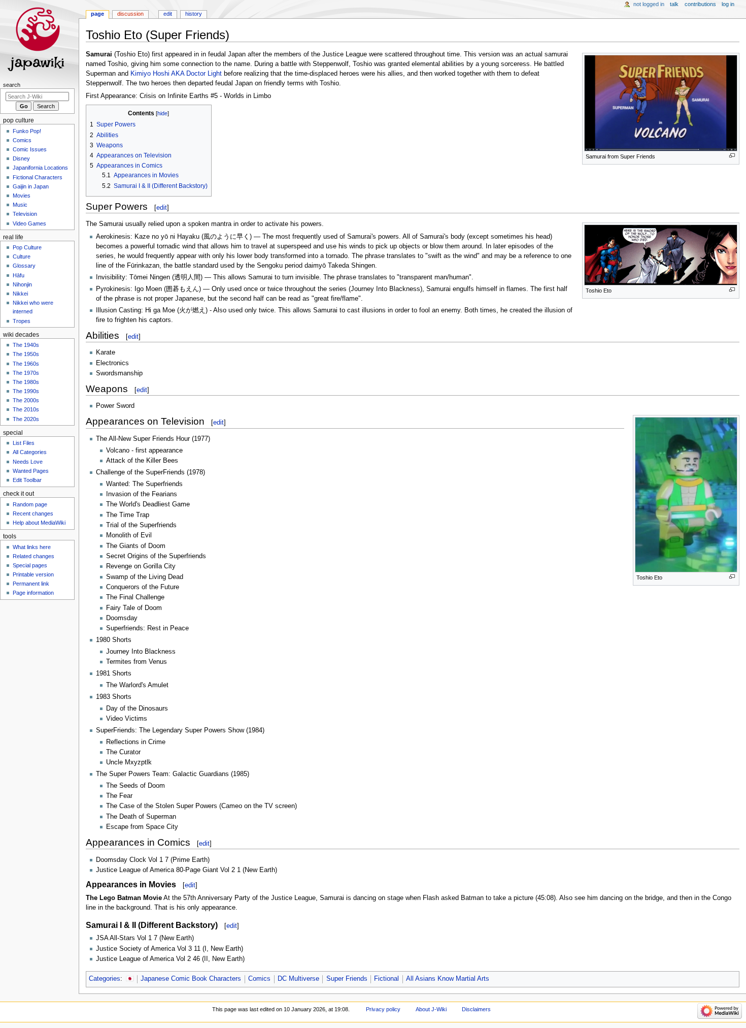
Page (97, 14)
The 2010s (26, 409)
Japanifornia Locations (40, 168)
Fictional (386, 978)
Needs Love (28, 462)
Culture (21, 256)
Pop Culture (27, 247)
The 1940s (26, 345)
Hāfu (18, 275)
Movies (21, 195)
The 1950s (26, 354)
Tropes (21, 321)
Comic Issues (30, 149)
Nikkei (20, 294)
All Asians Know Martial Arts (447, 978)
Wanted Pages (31, 471)
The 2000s (26, 400)
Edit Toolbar (27, 480)
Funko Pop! (27, 131)
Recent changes (33, 513)
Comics (259, 978)
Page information (33, 593)
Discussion (130, 14)
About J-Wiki (431, 1009)
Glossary (24, 266)
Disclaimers (476, 1009)
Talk (674, 4)
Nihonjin (22, 284)
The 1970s (26, 373)
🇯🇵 (130, 978)
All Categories (30, 452)
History (193, 14)
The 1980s (26, 382)
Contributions (700, 4)
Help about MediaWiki (39, 523)
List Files (24, 443)
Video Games (29, 223)
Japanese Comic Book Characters (191, 978)
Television (25, 214)
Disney (21, 158)
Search (11, 85)
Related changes (33, 556)
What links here (32, 547)
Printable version (33, 574)
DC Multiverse (298, 978)
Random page (30, 504)
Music (20, 205)
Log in (728, 4)
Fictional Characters (37, 177)
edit (161, 207)
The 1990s (26, 391)
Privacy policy (383, 1009)
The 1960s (26, 364)
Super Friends (346, 978)
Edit (167, 14)
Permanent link (31, 584)
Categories (104, 978)
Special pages (30, 565)
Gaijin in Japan (31, 186)
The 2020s (26, 419)
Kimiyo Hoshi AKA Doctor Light (176, 73)
